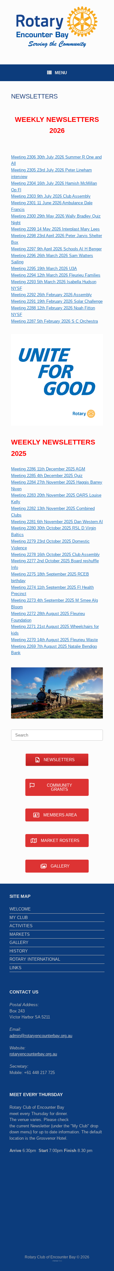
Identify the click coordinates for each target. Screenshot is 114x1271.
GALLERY (19, 942)
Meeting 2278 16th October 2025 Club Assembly (55, 554)
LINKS (16, 967)
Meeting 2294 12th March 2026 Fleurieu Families (55, 275)
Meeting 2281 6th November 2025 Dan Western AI (57, 521)
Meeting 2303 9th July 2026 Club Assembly (51, 196)
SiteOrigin (55, 1261)
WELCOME (20, 909)
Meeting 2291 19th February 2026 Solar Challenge (57, 301)
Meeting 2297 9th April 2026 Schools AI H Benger (56, 249)
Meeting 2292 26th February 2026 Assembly (51, 294)
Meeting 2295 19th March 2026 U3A (44, 268)
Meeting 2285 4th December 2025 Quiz (47, 475)
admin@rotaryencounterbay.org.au (41, 1035)
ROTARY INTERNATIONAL (35, 959)
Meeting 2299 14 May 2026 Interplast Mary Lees (55, 229)
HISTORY (19, 951)
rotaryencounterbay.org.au (33, 1054)
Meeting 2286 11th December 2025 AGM (48, 469)
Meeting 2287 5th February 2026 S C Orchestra (54, 321)
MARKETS (20, 934)
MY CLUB (19, 917)
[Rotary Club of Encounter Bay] (57, 27)
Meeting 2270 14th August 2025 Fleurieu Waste (54, 639)
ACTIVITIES (21, 925)
